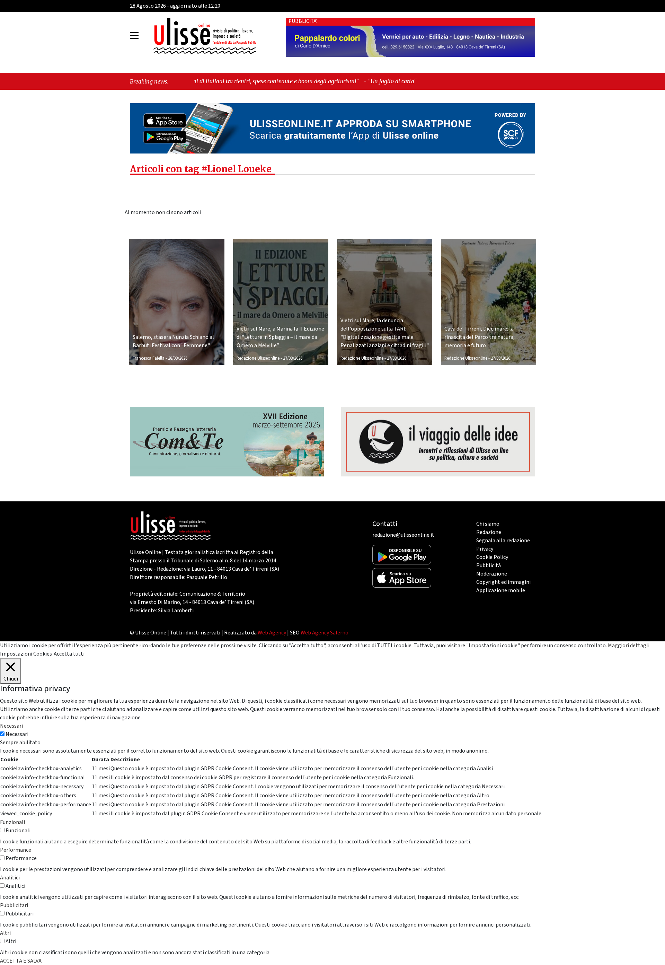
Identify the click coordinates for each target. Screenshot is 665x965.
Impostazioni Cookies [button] (26, 654)
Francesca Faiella (149, 358)
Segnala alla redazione (503, 540)
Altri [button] (5, 933)
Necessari (17, 734)
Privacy (484, 549)
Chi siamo (487, 524)
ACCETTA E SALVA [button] (21, 961)
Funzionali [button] (12, 822)
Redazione (488, 532)
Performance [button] (15, 850)
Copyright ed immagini (503, 582)
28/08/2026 (177, 358)
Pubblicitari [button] (14, 905)
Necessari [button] (11, 726)
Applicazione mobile (500, 590)
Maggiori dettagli (628, 645)
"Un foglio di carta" (329, 81)
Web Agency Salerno (324, 633)
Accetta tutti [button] (69, 654)
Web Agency (272, 633)
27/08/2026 (292, 358)
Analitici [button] (10, 877)
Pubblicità (488, 565)
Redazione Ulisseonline (258, 358)
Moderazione (491, 574)
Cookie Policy (492, 557)
